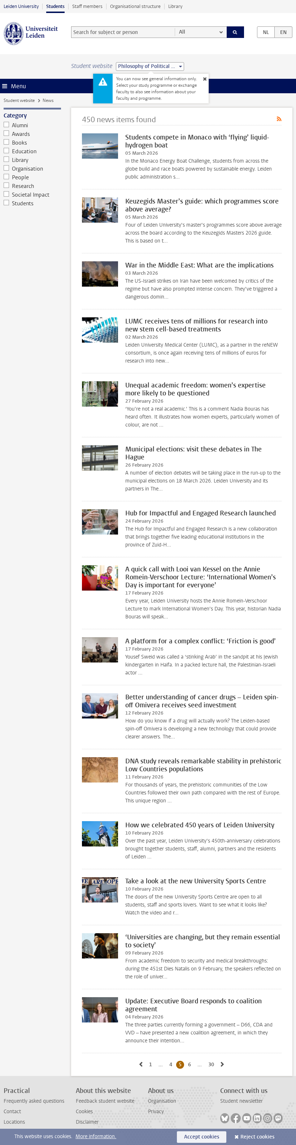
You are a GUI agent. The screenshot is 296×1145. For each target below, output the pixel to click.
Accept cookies (201, 1136)
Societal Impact (30, 194)
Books (19, 142)
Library (175, 6)
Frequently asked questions (34, 1101)
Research (23, 186)
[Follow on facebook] (236, 1118)
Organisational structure (135, 6)
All (182, 32)
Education (24, 151)
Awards (21, 134)
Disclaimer (87, 1122)
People (20, 177)
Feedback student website (105, 1101)
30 (212, 1064)
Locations (14, 1122)
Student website (19, 100)
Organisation (27, 168)
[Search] (235, 32)
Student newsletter (241, 1101)
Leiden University (21, 6)
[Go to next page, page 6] (222, 1064)
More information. (95, 1136)
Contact (12, 1111)
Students (55, 6)
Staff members (87, 6)
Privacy (156, 1111)
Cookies (84, 1111)
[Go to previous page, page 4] (140, 1064)
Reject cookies (257, 1136)
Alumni (20, 125)
